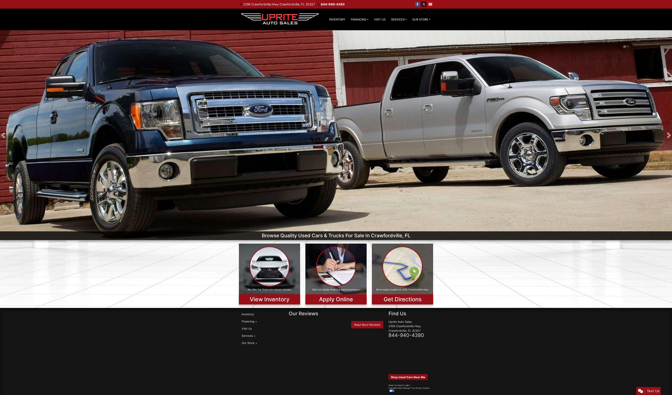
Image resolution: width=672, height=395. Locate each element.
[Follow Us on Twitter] (423, 4)
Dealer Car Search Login (398, 385)
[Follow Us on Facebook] (417, 4)
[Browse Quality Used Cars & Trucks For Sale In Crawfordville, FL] (336, 135)
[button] (3, 135)
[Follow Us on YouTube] (430, 4)
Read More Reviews (367, 324)
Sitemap (406, 388)
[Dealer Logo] (280, 19)
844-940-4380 (333, 4)
